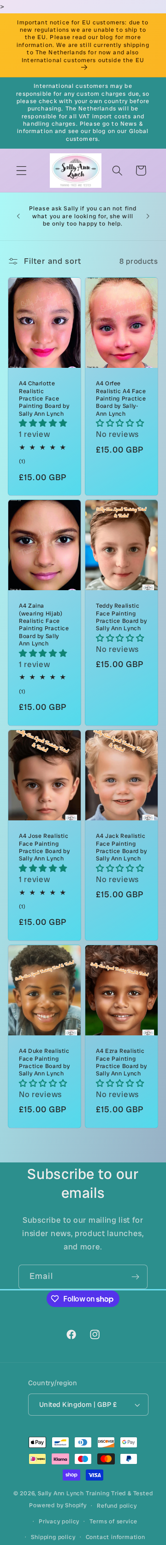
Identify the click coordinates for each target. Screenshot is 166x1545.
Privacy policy (59, 1521)
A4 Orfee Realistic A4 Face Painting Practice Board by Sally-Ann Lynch (121, 398)
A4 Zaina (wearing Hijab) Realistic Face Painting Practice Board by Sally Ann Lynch (44, 624)
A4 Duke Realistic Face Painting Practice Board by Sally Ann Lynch (44, 1062)
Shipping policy (53, 1537)
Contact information (115, 1537)
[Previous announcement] (18, 216)
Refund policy (116, 1506)
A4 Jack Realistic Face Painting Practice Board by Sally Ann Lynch (121, 847)
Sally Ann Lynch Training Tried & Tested (95, 1493)
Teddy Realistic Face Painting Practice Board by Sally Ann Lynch (121, 617)
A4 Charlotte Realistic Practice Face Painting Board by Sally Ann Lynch (44, 398)
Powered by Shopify (58, 1505)
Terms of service (113, 1521)
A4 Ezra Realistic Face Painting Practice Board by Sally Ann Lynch (121, 1062)
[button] (21, 170)
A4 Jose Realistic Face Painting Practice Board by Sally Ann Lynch (44, 847)
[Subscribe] (135, 1277)
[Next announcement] (148, 216)
